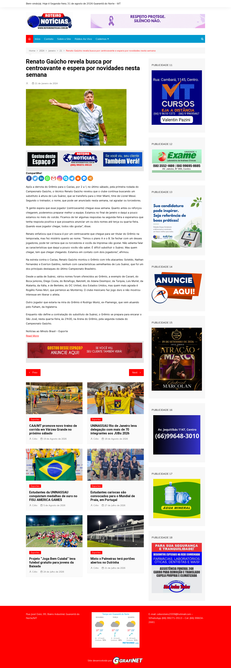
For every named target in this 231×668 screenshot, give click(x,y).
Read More (32, 335)
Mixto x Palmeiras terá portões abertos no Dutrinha (113, 560)
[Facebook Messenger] (84, 178)
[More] (90, 178)
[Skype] (66, 178)
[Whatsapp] (47, 178)
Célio (34, 438)
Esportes (35, 419)
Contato (48, 38)
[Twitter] (35, 178)
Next (135, 372)
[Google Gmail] (53, 178)
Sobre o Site (64, 38)
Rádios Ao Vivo (83, 38)
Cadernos (101, 38)
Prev (34, 372)
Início (37, 38)
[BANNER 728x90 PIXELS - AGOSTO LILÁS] (148, 20)
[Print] (78, 178)
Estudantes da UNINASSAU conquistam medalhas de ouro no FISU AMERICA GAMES (53, 496)
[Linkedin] (41, 178)
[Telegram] (72, 178)
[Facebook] (29, 178)
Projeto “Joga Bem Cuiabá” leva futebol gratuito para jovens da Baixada (52, 562)
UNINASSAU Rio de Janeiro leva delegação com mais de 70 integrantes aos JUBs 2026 (114, 429)
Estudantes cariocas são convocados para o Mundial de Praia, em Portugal (113, 496)
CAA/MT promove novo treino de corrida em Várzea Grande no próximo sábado (53, 429)
